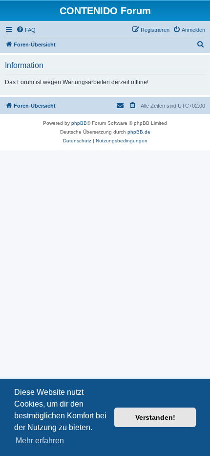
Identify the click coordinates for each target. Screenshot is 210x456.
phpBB (79, 123)
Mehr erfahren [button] (40, 440)
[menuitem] (26, 30)
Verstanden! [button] (155, 417)
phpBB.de (138, 132)
